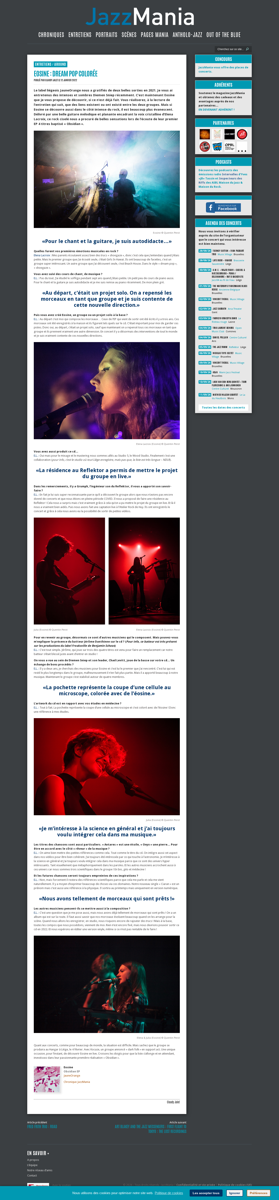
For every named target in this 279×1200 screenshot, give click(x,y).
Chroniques (51, 35)
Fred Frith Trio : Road (42, 1126)
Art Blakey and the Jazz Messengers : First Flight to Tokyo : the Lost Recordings (150, 1129)
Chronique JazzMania (77, 1082)
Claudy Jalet (51, 80)
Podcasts (223, 162)
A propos (33, 1159)
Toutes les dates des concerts (223, 407)
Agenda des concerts (224, 223)
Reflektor (234, 347)
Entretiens (80, 35)
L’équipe (32, 1165)
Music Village (225, 254)
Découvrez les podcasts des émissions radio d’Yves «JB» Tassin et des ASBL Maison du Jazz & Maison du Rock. (223, 178)
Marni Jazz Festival (229, 372)
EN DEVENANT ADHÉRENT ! (217, 109)
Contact (32, 1175)
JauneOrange (72, 1075)
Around (60, 64)
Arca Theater (235, 308)
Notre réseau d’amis (39, 1170)
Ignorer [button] (234, 1193)
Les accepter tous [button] (206, 1193)
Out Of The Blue (223, 35)
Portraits (106, 35)
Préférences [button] (258, 1193)
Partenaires (223, 123)
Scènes (129, 35)
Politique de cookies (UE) (235, 1184)
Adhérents (223, 85)
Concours (223, 59)
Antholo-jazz (187, 35)
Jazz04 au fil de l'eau (223, 280)
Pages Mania (154, 35)
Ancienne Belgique (229, 289)
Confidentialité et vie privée (195, 1184)
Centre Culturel (238, 337)
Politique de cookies (169, 1193)
